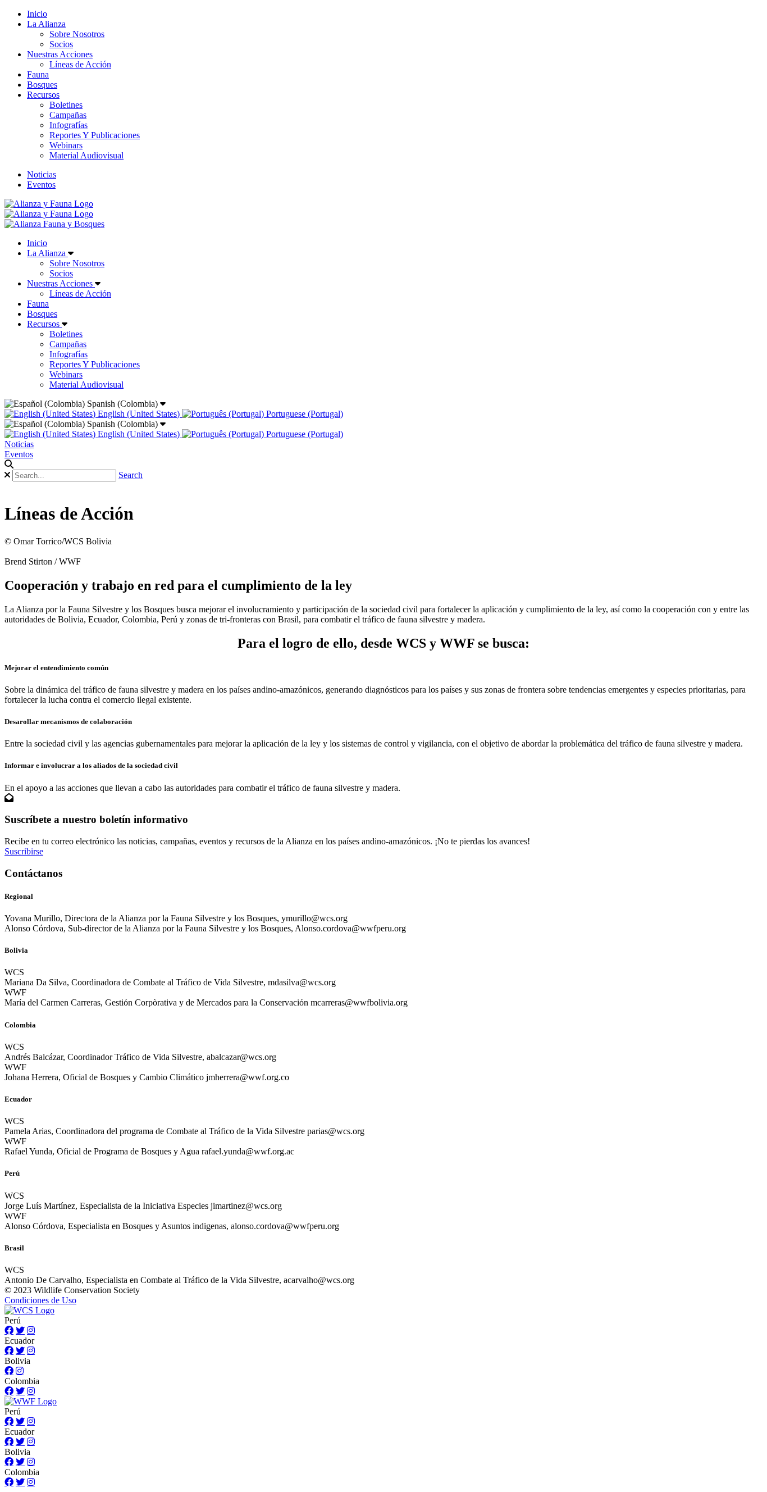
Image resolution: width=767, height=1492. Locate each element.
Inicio (37, 14)
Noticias (41, 174)
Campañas (67, 115)
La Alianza (46, 24)
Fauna (38, 74)
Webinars (66, 145)
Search (130, 475)
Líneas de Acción (80, 64)
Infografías (68, 125)
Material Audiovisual (86, 155)
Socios (61, 44)
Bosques (42, 84)
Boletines (66, 105)
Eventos (41, 184)
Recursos (43, 94)
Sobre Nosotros (76, 34)
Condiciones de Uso (40, 1300)
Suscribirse (23, 851)
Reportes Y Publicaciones (94, 135)
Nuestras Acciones (60, 54)
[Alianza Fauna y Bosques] (54, 224)
